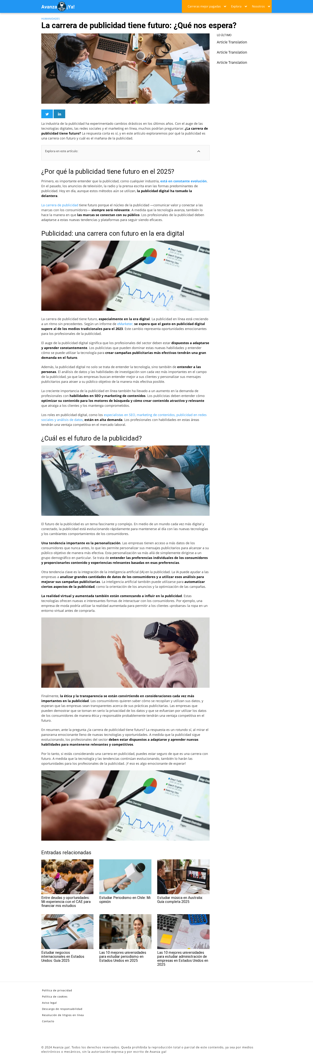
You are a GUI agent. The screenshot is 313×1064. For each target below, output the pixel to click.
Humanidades (50, 18)
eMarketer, (125, 324)
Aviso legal (49, 1002)
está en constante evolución (183, 181)
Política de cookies (55, 996)
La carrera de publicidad (59, 205)
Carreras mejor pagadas (204, 6)
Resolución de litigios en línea (63, 1015)
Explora (236, 6)
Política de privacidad (57, 990)
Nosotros (258, 6)
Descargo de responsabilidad (62, 1009)
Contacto (48, 1021)
